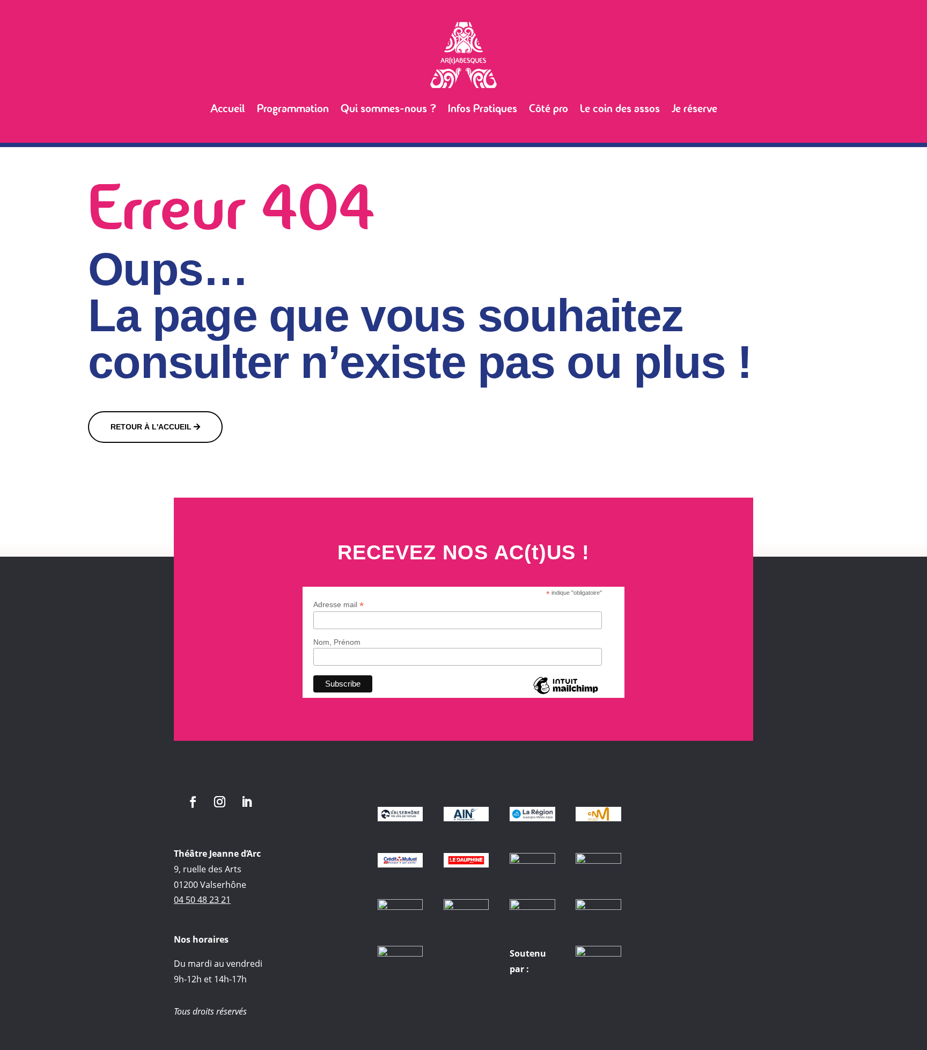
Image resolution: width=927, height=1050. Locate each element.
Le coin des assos (620, 108)
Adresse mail (338, 605)
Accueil (227, 108)
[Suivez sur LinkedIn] (246, 802)
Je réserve (694, 108)
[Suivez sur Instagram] (219, 802)
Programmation (293, 108)
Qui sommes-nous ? (388, 108)
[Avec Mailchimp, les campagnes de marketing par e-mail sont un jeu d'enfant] (565, 693)
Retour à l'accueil (151, 426)
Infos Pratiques (482, 108)
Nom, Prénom (336, 642)
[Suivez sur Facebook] (192, 802)
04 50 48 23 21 (202, 900)
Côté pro (548, 108)
